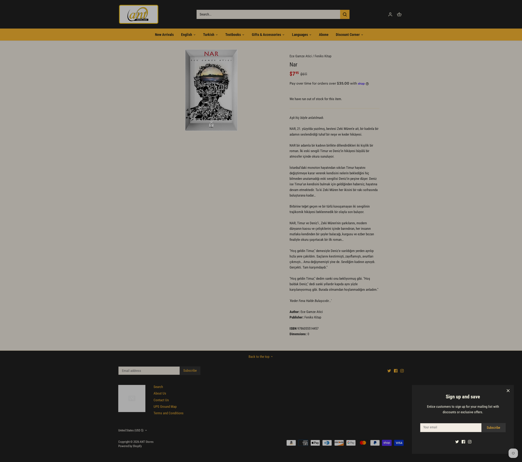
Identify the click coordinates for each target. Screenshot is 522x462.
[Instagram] (469, 441)
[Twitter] (457, 441)
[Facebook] (463, 441)
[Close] (508, 390)
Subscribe (493, 428)
